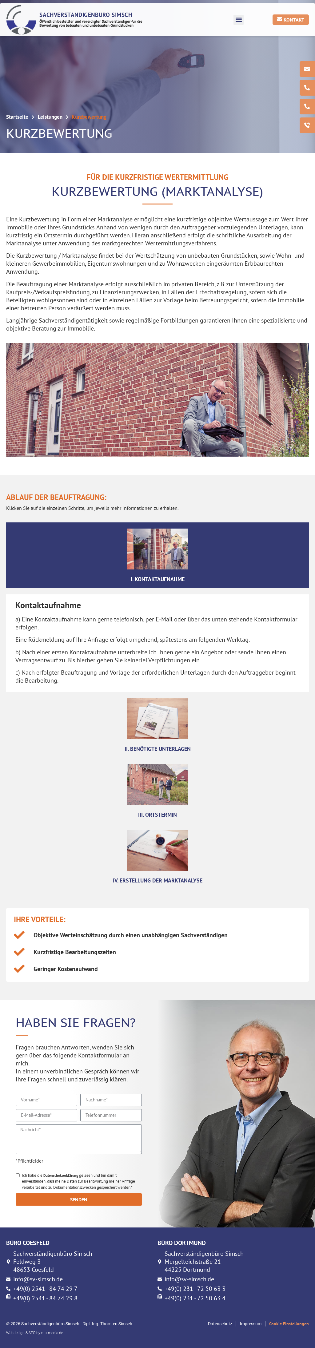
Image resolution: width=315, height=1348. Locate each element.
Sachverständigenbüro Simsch (85, 14)
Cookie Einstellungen (289, 1323)
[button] (238, 20)
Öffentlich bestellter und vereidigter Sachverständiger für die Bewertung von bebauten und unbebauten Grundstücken (90, 23)
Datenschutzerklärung (60, 1175)
